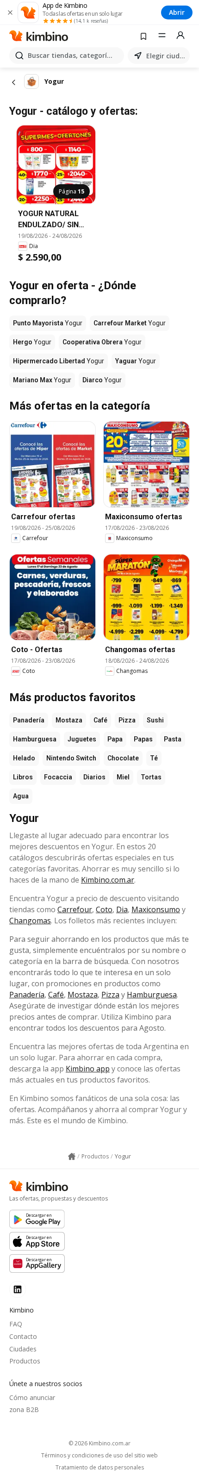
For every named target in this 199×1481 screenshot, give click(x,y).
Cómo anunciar (32, 1397)
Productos (24, 1361)
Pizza (127, 720)
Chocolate (123, 758)
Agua (21, 796)
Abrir (177, 12)
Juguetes (82, 739)
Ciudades (23, 1348)
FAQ (15, 1323)
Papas (143, 739)
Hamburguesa (34, 739)
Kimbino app (88, 1069)
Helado (24, 758)
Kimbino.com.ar (107, 880)
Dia (122, 909)
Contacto (23, 1336)
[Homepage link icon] (71, 1156)
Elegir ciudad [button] (166, 55)
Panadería (28, 720)
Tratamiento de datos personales (100, 1467)
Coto (104, 909)
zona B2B (24, 1409)
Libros (23, 777)
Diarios (94, 777)
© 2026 (99, 1443)
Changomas (30, 920)
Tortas (151, 777)
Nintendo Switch (71, 758)
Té (154, 758)
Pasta (172, 739)
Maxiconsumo (155, 909)
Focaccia (58, 777)
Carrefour (74, 909)
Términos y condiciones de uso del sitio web (99, 1455)
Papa (115, 739)
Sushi (155, 720)
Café (100, 720)
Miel (123, 777)
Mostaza (69, 720)
